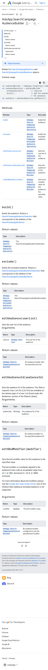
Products (12, 9)
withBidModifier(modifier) (13, 180)
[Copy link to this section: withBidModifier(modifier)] (4, 453)
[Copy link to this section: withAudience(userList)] (39, 318)
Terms (4, 658)
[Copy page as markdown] (35, 23)
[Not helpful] (21, 14)
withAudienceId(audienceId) (14, 165)
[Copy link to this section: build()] (15, 207)
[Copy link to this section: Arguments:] (17, 328)
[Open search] (36, 2)
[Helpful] (17, 14)
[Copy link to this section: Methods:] (15, 108)
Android (5, 629)
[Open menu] (3, 3)
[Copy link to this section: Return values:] (20, 229)
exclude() (6, 134)
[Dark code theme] (40, 83)
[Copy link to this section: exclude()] (18, 261)
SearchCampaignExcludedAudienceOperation (21, 271)
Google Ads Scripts (26, 9)
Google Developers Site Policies (27, 563)
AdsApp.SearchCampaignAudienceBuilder (31, 156)
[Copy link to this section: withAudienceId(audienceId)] (4, 381)
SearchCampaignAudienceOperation (17, 216)
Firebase (5, 636)
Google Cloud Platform (11, 640)
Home (4, 9)
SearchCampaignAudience (22, 69)
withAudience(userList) (12, 151)
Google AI (5, 644)
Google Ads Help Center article (22, 484)
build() (5, 120)
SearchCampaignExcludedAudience (17, 72)
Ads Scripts (27, 3)
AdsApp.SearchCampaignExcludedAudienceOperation (31, 140)
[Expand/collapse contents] (15, 30)
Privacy (12, 658)
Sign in (42, 3)
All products (6, 648)
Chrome (5, 633)
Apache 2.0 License (39, 561)
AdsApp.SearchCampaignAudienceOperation (31, 125)
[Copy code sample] (44, 83)
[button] (24, 63)
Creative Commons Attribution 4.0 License (30, 558)
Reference (40, 9)
